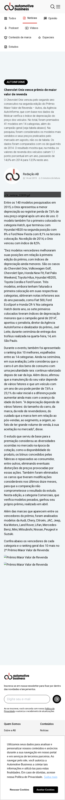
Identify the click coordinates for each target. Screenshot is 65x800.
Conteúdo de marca (20, 37)
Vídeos (34, 28)
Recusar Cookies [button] (19, 789)
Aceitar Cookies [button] (45, 789)
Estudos (13, 46)
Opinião (52, 18)
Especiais (48, 37)
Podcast (13, 28)
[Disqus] (32, 620)
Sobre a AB (10, 730)
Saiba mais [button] (50, 777)
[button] (57, 699)
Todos (12, 18)
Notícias (32, 18)
